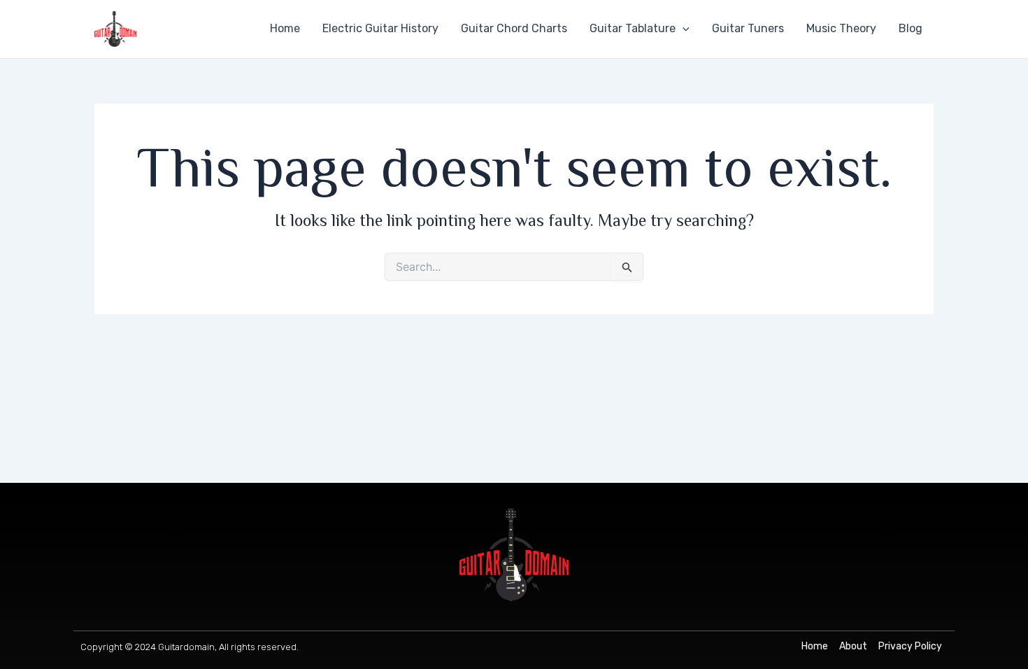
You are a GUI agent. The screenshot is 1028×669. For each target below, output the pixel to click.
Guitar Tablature (633, 28)
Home (285, 28)
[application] (683, 29)
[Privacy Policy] (910, 646)
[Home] (814, 646)
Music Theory (841, 28)
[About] (853, 646)
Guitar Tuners (748, 28)
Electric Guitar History (380, 28)
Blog (910, 28)
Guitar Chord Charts (514, 28)
